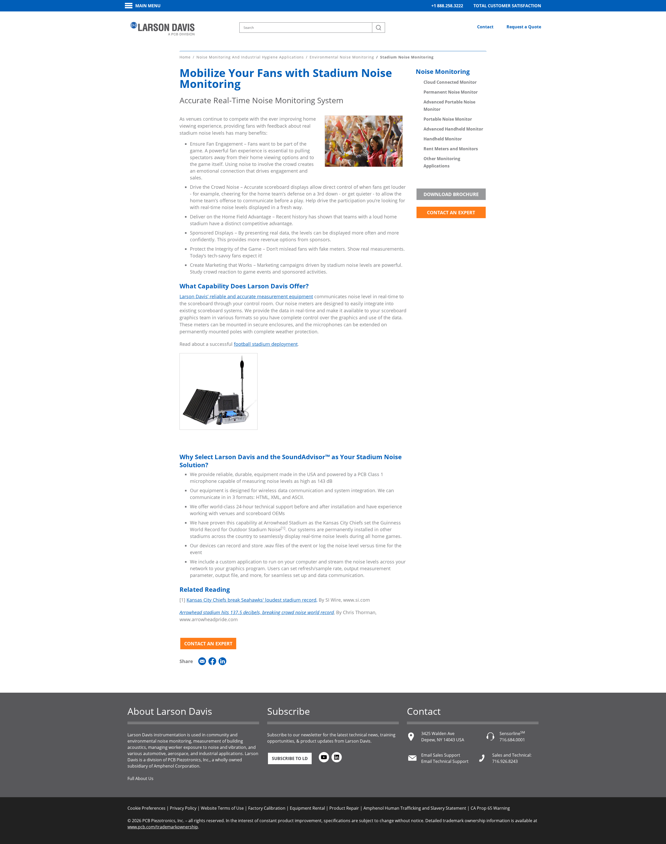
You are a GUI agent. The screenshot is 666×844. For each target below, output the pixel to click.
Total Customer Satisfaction (507, 6)
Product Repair (344, 808)
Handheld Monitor (443, 139)
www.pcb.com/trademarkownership (162, 827)
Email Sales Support (440, 755)
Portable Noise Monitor (448, 119)
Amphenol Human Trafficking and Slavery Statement (414, 808)
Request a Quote (524, 27)
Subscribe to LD (290, 758)
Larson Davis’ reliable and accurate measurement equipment (246, 296)
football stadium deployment (266, 344)
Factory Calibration (266, 808)
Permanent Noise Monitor (451, 92)
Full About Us (140, 778)
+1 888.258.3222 (447, 6)
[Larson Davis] (162, 29)
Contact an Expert (208, 643)
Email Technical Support (445, 761)
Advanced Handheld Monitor (453, 129)
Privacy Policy (183, 808)
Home (185, 57)
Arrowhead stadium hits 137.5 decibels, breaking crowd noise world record (257, 612)
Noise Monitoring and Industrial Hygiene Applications (250, 57)
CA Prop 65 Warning (490, 808)
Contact (485, 27)
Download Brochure (451, 194)
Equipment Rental (307, 808)
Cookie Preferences (146, 808)
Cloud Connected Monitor (450, 82)
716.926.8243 (505, 761)
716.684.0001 (512, 740)
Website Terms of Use (222, 808)
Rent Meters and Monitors (451, 149)
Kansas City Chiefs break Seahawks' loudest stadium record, (252, 600)
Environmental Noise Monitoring (342, 57)
